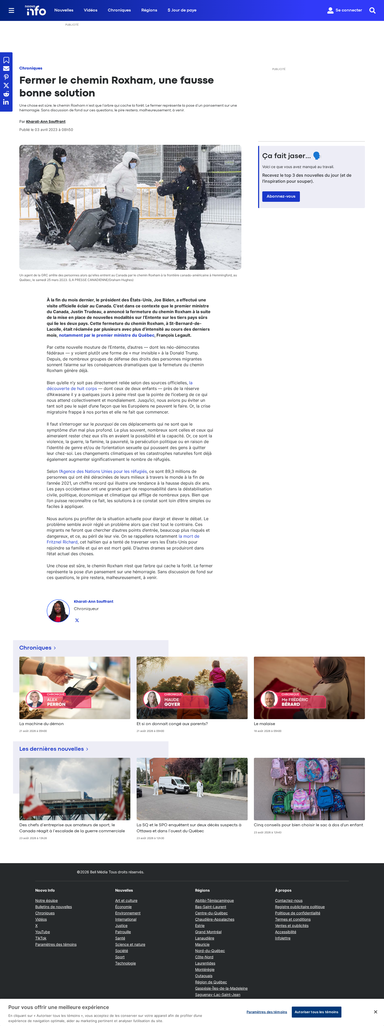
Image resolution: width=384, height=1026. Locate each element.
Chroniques (119, 10)
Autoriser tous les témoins (316, 1012)
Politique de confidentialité (297, 913)
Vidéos (90, 10)
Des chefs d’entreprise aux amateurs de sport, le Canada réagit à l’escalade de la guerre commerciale (72, 828)
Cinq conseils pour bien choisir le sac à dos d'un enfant (308, 825)
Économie (123, 906)
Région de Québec (211, 982)
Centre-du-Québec (211, 913)
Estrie (200, 925)
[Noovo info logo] (35, 10)
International (125, 919)
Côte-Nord (204, 957)
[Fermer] (375, 1012)
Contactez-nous (288, 900)
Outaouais (203, 975)
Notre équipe (46, 900)
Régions (149, 10)
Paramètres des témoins (56, 944)
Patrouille (123, 932)
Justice (121, 925)
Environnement (128, 913)
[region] (192, 1012)
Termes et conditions (293, 919)
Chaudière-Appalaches (214, 919)
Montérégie (204, 969)
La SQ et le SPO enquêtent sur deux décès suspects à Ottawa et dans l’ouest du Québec (189, 828)
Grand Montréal (208, 932)
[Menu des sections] (11, 10)
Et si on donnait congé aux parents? (172, 724)
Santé (120, 938)
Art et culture (126, 900)
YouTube (42, 932)
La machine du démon (41, 724)
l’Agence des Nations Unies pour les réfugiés (103, 471)
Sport (120, 957)
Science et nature (130, 944)
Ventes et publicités (292, 925)
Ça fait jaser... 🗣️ (292, 156)
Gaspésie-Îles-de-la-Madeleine (221, 988)
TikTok (40, 938)
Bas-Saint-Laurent (210, 906)
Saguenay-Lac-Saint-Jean (217, 994)
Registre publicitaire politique (300, 906)
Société (121, 950)
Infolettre (282, 938)
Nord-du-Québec (210, 950)
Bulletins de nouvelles (53, 906)
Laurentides (205, 963)
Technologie (125, 963)
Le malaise (264, 724)
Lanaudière (204, 938)
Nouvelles (63, 10)
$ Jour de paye (182, 10)
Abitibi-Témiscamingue (214, 900)
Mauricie (202, 944)
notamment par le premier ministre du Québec (106, 335)
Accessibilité (285, 932)
